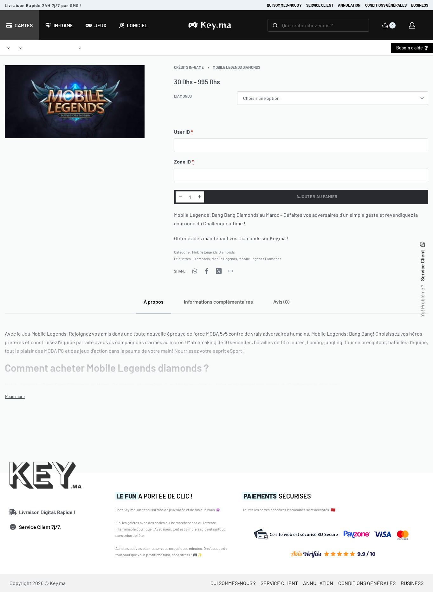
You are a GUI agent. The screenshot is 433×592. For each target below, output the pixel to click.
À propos (154, 302)
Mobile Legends (224, 258)
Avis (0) (281, 302)
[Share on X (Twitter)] (219, 271)
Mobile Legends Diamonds (236, 67)
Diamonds (183, 96)
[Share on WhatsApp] (194, 271)
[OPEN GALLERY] (75, 101)
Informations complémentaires (218, 302)
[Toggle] (15, 396)
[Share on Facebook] (207, 271)
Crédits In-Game (189, 67)
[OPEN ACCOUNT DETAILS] (412, 25)
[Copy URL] (231, 271)
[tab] (153, 301)
